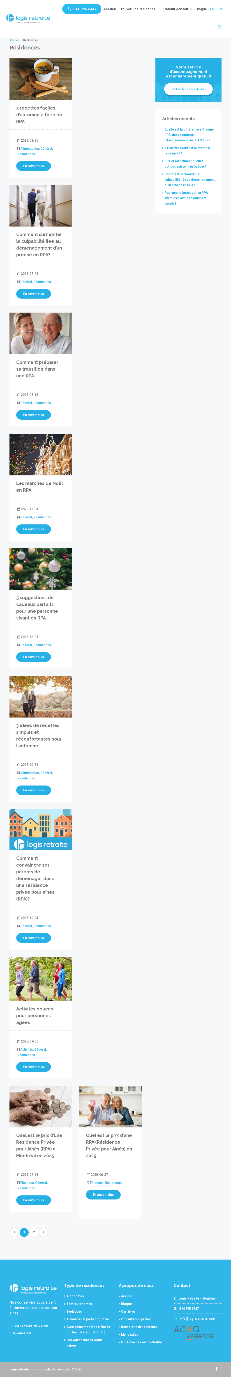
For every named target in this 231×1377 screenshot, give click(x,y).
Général (46, 148)
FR (212, 9)
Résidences (26, 154)
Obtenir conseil (175, 9)
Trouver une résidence (137, 9)
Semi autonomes (79, 1304)
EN (219, 9)
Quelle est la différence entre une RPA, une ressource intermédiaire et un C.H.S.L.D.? (189, 135)
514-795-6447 (84, 9)
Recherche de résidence (139, 1327)
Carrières (128, 1311)
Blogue (201, 9)
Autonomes (75, 1296)
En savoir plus (33, 166)
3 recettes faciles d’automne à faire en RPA (39, 114)
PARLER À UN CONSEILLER (188, 89)
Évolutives (74, 1311)
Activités (26, 1049)
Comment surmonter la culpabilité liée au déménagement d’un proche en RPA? (189, 179)
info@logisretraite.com (197, 1319)
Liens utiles (129, 1334)
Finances (27, 1183)
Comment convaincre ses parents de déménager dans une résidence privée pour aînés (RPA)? (35, 879)
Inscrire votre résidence (30, 1325)
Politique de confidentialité (141, 1342)
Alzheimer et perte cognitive (88, 1319)
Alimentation (29, 148)
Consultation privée (135, 1319)
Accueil (109, 9)
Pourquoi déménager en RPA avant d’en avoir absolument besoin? (186, 198)
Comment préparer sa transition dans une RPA (37, 369)
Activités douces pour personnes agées (34, 1015)
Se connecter (22, 1333)
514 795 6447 (189, 1308)
